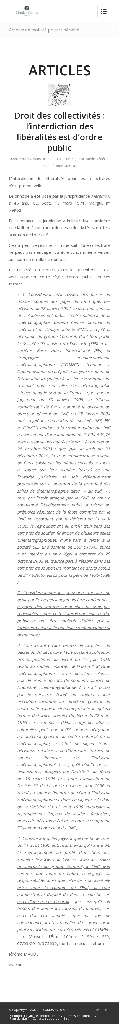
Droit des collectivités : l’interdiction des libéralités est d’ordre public (59, 132)
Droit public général (92, 159)
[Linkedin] (106, 1010)
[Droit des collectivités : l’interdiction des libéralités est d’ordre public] (59, 95)
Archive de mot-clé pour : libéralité (44, 30)
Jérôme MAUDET (65, 165)
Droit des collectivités (58, 159)
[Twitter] (98, 1010)
